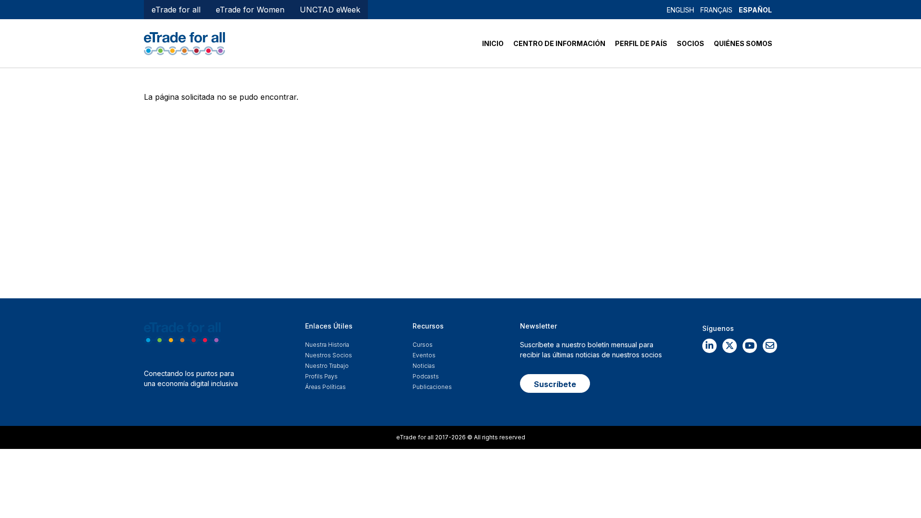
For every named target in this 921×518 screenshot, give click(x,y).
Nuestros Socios (328, 355)
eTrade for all (176, 9)
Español (755, 10)
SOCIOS (690, 43)
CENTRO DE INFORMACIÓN (559, 43)
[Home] (184, 42)
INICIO (493, 43)
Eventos (424, 355)
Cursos (423, 344)
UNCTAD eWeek (330, 9)
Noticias (424, 365)
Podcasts (426, 376)
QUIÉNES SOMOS (743, 43)
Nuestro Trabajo (327, 365)
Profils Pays (321, 376)
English (680, 10)
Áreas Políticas (325, 386)
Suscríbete (555, 384)
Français (716, 10)
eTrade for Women (250, 9)
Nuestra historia (327, 344)
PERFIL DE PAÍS (641, 43)
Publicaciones (432, 386)
